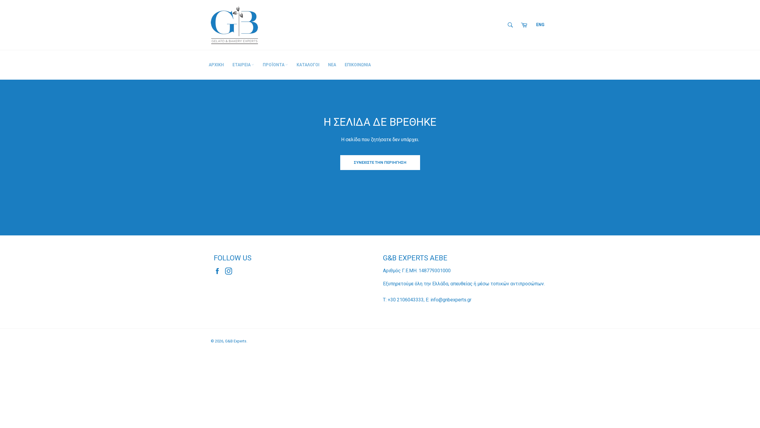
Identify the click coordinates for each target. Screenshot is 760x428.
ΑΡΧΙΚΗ (216, 64)
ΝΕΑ (332, 64)
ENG (540, 24)
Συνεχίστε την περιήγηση (380, 162)
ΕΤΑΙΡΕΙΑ (241, 64)
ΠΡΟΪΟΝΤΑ (274, 64)
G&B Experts (235, 341)
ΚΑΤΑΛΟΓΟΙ (308, 64)
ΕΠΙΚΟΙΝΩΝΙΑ (358, 64)
